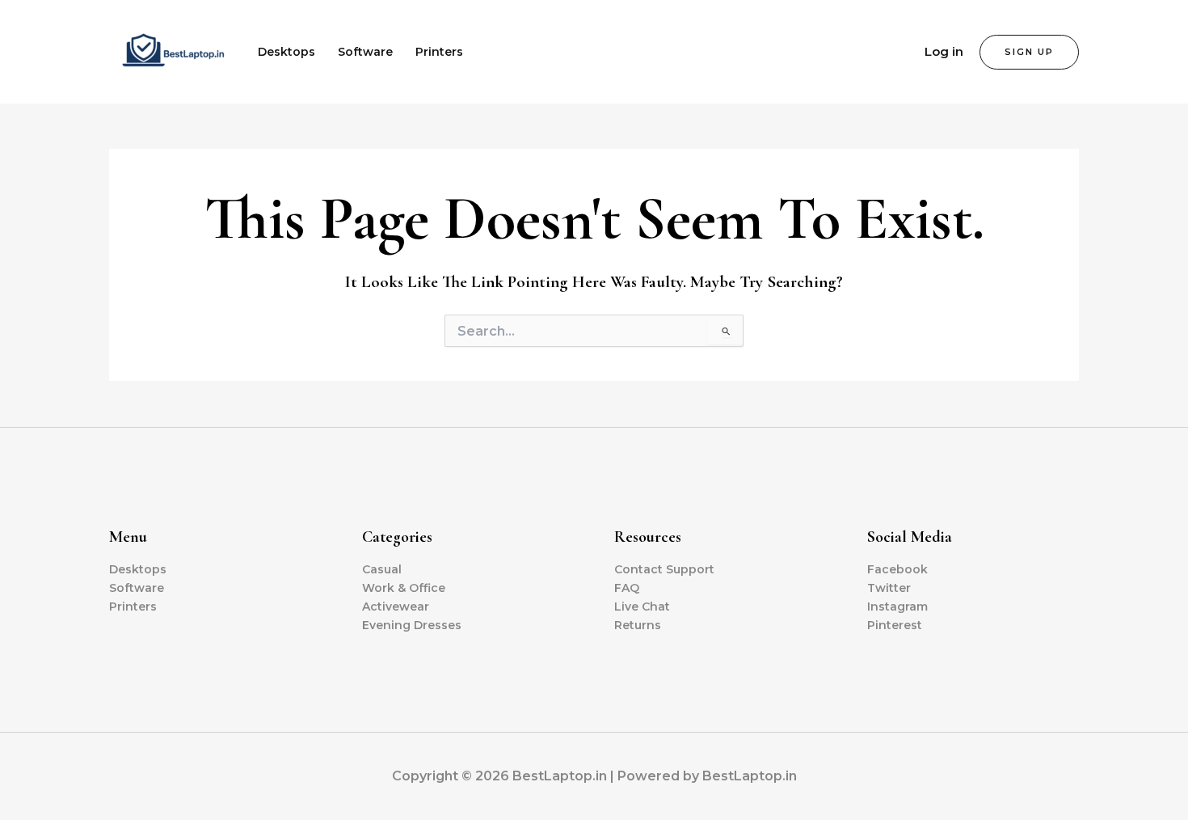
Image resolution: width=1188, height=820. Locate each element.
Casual (382, 569)
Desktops (286, 51)
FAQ (626, 588)
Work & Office (403, 588)
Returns (637, 625)
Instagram (897, 606)
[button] (1029, 52)
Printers (439, 51)
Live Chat (642, 606)
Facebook (897, 569)
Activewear (395, 606)
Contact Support (664, 569)
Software (365, 51)
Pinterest (894, 625)
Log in (944, 51)
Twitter (889, 588)
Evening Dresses (411, 625)
